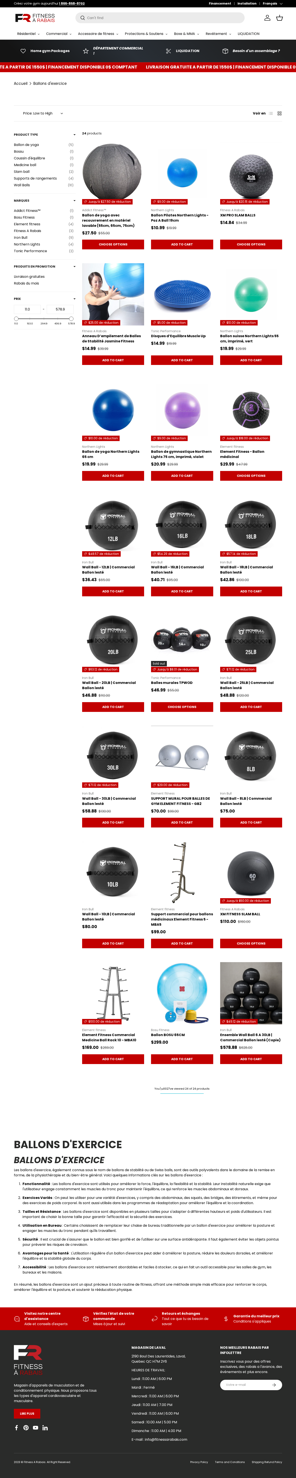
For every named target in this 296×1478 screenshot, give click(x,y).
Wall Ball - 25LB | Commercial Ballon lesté (247, 685)
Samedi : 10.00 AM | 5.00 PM (154, 1422)
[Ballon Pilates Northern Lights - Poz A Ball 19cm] (182, 173)
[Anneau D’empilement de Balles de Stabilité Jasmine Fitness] (113, 294)
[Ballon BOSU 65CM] (182, 993)
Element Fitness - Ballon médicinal (242, 454)
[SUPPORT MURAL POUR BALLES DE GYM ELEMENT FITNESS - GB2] (182, 757)
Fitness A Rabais (35, 1462)
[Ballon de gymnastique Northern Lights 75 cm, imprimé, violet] (182, 410)
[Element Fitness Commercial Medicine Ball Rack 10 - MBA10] (113, 993)
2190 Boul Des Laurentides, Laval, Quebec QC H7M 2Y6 (158, 1359)
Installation (247, 3)
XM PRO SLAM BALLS (237, 215)
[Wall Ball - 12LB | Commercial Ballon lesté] (113, 526)
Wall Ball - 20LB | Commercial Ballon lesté (109, 685)
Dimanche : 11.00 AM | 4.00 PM (156, 1430)
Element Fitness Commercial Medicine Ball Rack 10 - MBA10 (109, 1037)
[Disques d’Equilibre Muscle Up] (182, 294)
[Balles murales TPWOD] (182, 641)
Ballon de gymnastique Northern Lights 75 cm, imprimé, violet (181, 454)
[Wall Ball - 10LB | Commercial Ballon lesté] (113, 872)
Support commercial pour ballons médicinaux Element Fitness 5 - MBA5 (182, 919)
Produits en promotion (34, 266)
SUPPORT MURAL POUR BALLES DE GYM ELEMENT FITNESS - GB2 (180, 801)
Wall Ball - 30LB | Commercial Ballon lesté (109, 801)
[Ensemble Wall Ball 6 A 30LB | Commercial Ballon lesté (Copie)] (251, 993)
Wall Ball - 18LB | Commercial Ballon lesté (246, 570)
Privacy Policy (199, 1462)
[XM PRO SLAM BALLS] (251, 173)
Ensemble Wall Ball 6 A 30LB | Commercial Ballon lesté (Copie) (250, 1037)
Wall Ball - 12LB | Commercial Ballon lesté (108, 570)
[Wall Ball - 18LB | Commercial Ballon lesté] (251, 526)
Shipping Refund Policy (267, 1462)
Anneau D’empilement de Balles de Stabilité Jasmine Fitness (111, 339)
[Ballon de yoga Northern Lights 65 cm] (113, 410)
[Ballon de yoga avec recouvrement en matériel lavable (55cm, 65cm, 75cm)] (113, 173)
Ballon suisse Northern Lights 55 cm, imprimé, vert (249, 339)
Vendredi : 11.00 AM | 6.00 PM (155, 1413)
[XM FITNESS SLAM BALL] (251, 872)
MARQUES (21, 200)
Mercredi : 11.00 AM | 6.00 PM (155, 1396)
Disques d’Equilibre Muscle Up (178, 336)
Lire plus (27, 1413)
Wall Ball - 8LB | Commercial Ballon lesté (246, 801)
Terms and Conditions (230, 1462)
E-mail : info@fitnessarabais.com (159, 1439)
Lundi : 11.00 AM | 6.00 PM (152, 1378)
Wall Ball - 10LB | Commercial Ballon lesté (108, 917)
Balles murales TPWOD (172, 682)
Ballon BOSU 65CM (168, 1034)
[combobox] (160, 17)
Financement (220, 3)
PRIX (17, 299)
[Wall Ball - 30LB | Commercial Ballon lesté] (113, 757)
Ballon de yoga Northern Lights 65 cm (110, 454)
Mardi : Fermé (143, 1387)
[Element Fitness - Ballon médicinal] (251, 410)
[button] (279, 18)
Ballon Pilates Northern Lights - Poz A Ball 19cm (179, 218)
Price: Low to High (37, 113)
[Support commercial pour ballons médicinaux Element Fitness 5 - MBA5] (182, 872)
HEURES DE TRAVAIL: (148, 1370)
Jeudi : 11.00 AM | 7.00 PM (152, 1404)
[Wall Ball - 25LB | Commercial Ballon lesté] (251, 641)
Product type (26, 134)
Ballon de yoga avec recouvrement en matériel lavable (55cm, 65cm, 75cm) (108, 220)
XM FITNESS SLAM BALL (240, 914)
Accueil (21, 83)
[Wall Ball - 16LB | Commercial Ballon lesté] (182, 526)
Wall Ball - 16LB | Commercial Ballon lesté (177, 570)
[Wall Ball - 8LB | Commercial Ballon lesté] (251, 757)
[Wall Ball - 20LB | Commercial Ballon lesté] (113, 641)
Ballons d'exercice (50, 83)
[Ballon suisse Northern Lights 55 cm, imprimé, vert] (251, 294)
